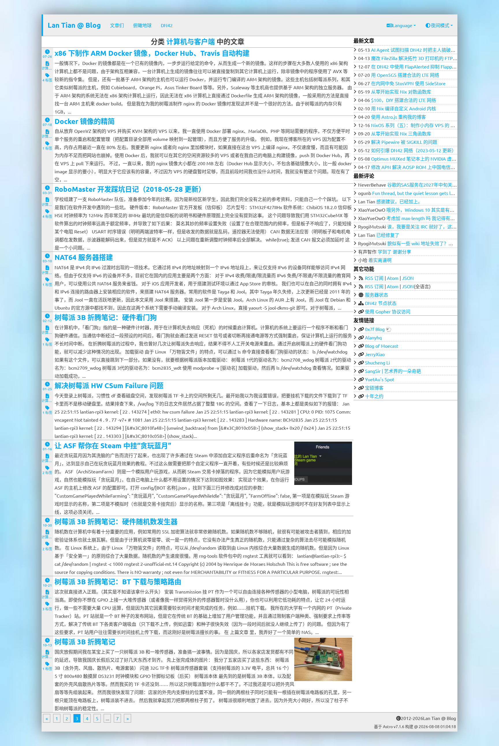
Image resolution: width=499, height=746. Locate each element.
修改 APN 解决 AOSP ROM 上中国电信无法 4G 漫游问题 (428, 167)
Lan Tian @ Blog (74, 25)
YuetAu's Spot (379, 379)
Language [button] (402, 25)
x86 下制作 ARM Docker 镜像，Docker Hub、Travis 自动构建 (152, 53)
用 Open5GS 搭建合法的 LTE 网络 (405, 75)
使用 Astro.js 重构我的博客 (398, 117)
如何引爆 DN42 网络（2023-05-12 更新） (413, 150)
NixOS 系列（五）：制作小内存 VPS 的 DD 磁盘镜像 (423, 125)
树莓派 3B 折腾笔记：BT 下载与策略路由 (118, 581)
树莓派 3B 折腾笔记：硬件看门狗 (106, 317)
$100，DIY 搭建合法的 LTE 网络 (403, 100)
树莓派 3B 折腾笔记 (85, 641)
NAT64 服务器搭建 (84, 257)
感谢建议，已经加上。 (399, 201)
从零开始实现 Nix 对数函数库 (401, 91)
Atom (393, 278)
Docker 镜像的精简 (85, 121)
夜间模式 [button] (440, 25)
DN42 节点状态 (380, 303)
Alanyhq (373, 337)
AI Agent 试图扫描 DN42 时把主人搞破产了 (415, 50)
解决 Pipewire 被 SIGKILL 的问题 (404, 142)
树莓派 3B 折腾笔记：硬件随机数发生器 (116, 521)
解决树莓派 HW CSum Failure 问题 (109, 385)
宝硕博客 (374, 387)
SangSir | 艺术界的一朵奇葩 (393, 371)
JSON (408, 278)
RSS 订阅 (374, 278)
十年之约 (374, 396)
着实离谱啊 (380, 260)
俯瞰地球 (142, 25)
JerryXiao (375, 354)
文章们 (117, 25)
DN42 (167, 25)
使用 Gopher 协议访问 (387, 311)
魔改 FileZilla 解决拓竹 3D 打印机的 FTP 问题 (417, 58)
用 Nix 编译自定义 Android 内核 (403, 108)
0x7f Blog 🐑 (378, 329)
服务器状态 (376, 294)
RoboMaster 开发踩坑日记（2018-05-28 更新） (130, 189)
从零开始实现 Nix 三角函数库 (401, 133)
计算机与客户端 (190, 41)
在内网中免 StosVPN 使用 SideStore (408, 83)
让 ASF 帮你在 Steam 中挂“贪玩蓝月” (113, 445)
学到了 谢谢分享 (394, 251)
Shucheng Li (377, 362)
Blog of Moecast (381, 346)
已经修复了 (387, 235)
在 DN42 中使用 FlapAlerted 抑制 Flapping (414, 66)
